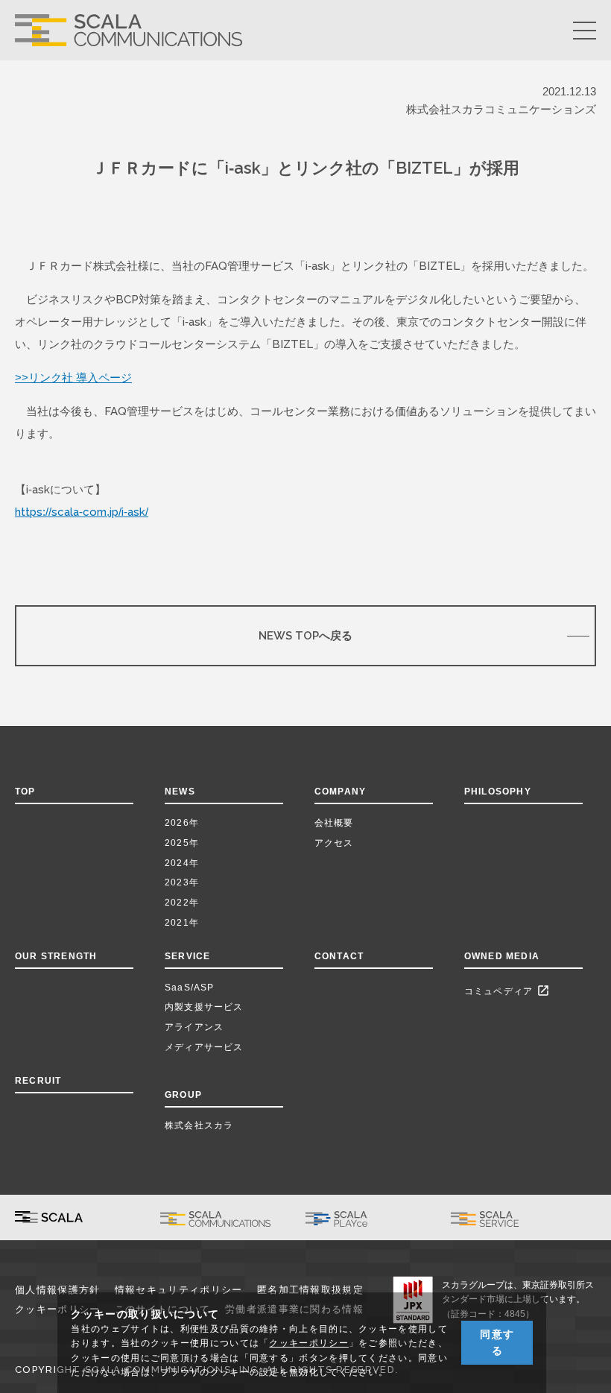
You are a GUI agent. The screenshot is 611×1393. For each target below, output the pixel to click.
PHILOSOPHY (497, 791)
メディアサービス (204, 1047)
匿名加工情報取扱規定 (310, 1289)
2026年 (182, 823)
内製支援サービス (204, 1007)
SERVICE (187, 956)
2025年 (182, 843)
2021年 (182, 922)
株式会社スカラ (199, 1125)
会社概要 (334, 823)
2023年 (182, 882)
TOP (25, 791)
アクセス (334, 843)
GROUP (183, 1095)
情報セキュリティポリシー (179, 1289)
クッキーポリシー (308, 1343)
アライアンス (194, 1027)
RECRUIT (38, 1080)
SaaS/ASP (190, 987)
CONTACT (339, 956)
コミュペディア (507, 990)
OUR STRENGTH (56, 956)
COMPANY (340, 791)
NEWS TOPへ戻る (305, 635)
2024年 (182, 863)
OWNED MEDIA (501, 956)
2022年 (182, 902)
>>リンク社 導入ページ (73, 377)
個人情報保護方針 (57, 1289)
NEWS (183, 791)
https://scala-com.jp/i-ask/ (81, 511)
